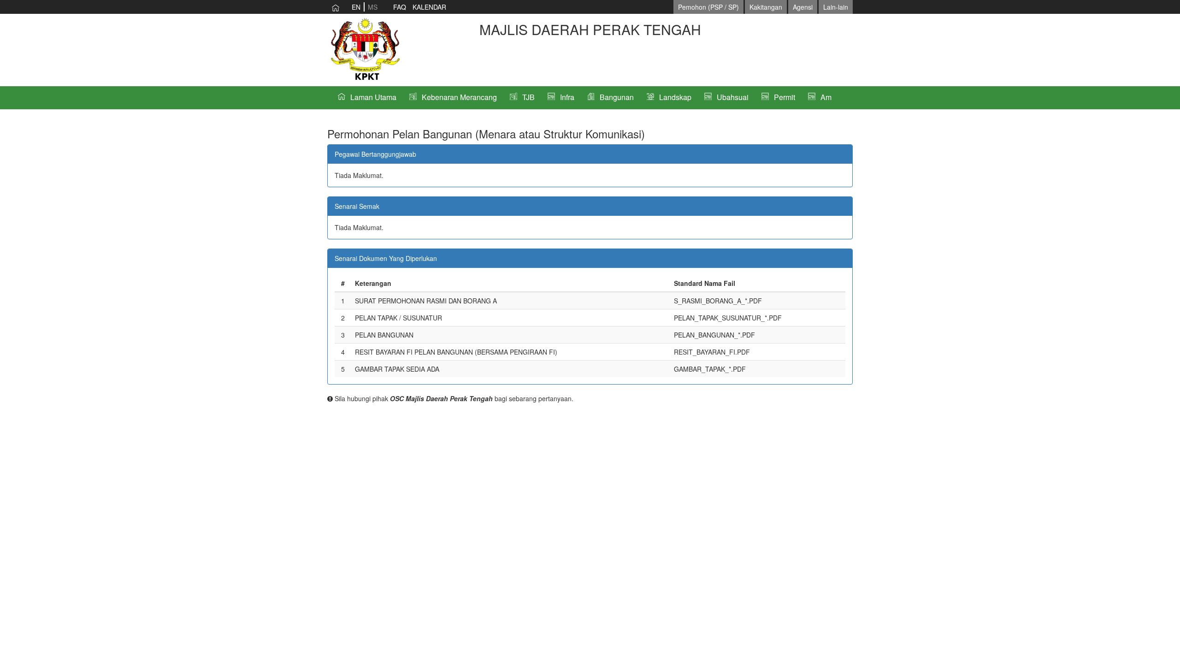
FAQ (399, 7)
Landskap (675, 97)
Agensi (803, 7)
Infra (567, 97)
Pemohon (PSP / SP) (708, 7)
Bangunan (617, 97)
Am (826, 97)
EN (356, 7)
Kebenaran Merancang (459, 97)
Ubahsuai (733, 97)
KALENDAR (429, 7)
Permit (784, 97)
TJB (528, 97)
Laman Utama (373, 97)
